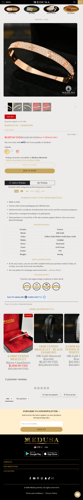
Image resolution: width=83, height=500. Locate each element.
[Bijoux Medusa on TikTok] (49, 479)
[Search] (75, 2)
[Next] (75, 63)
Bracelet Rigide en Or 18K (15, 122)
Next (46, 19)
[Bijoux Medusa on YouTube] (34, 479)
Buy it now (29, 171)
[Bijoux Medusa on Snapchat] (45, 479)
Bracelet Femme (25, 304)
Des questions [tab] (21, 399)
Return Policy (55, 270)
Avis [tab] (7, 399)
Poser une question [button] (51, 395)
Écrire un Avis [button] (71, 395)
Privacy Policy (51, 493)
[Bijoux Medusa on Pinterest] (38, 479)
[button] (77, 494)
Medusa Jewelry (36, 488)
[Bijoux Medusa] (41, 2)
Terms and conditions (34, 493)
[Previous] (5, 63)
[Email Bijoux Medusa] (52, 479)
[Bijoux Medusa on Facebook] (30, 479)
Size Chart (71, 134)
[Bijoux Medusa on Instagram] (42, 479)
